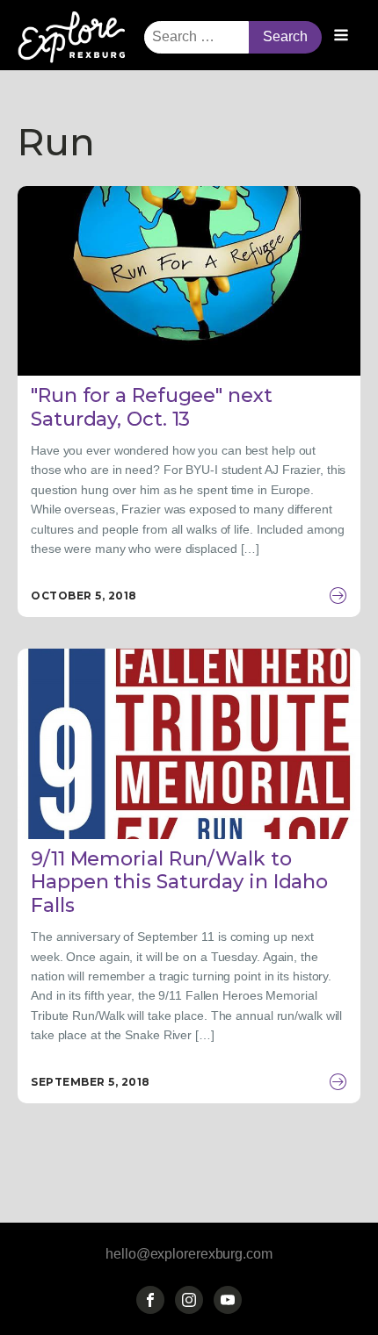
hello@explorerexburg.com (189, 1253)
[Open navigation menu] (341, 37)
